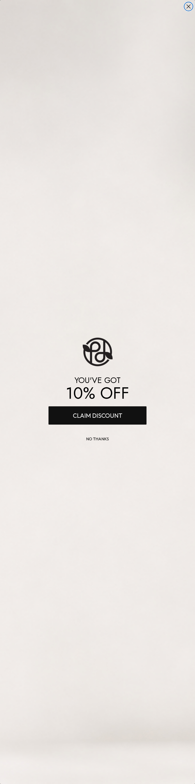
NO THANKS (97, 438)
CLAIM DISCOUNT (97, 415)
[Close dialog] (188, 6)
